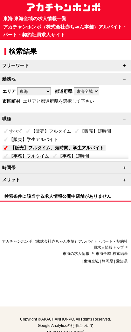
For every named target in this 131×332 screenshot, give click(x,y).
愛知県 (122, 261)
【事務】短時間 (73, 156)
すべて (15, 131)
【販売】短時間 (95, 131)
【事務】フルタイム (29, 156)
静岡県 (107, 261)
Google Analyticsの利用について (65, 325)
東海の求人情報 (76, 253)
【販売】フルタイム (51, 131)
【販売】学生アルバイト (33, 139)
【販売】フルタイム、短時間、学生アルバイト (57, 147)
